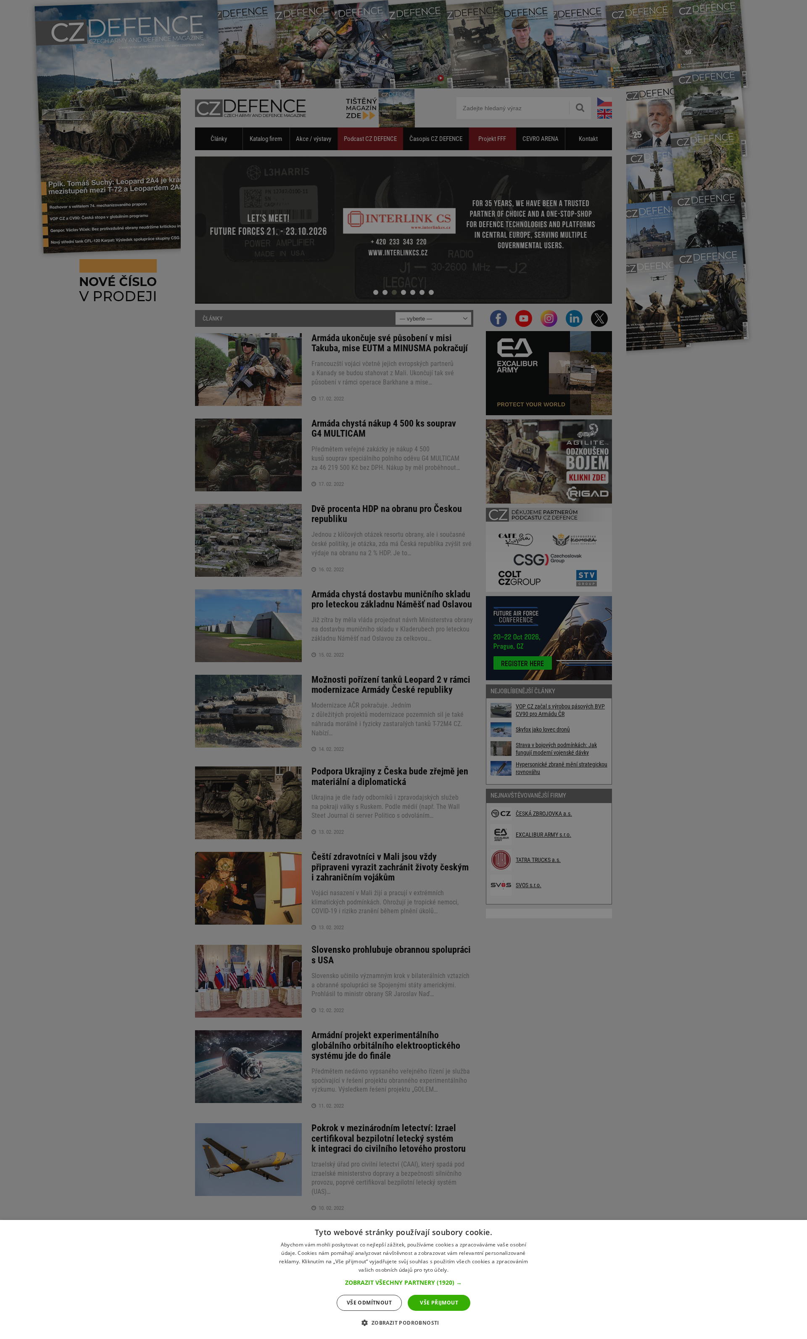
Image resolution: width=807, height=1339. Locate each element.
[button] (403, 1283)
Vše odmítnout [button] (369, 1302)
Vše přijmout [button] (439, 1302)
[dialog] (403, 1279)
